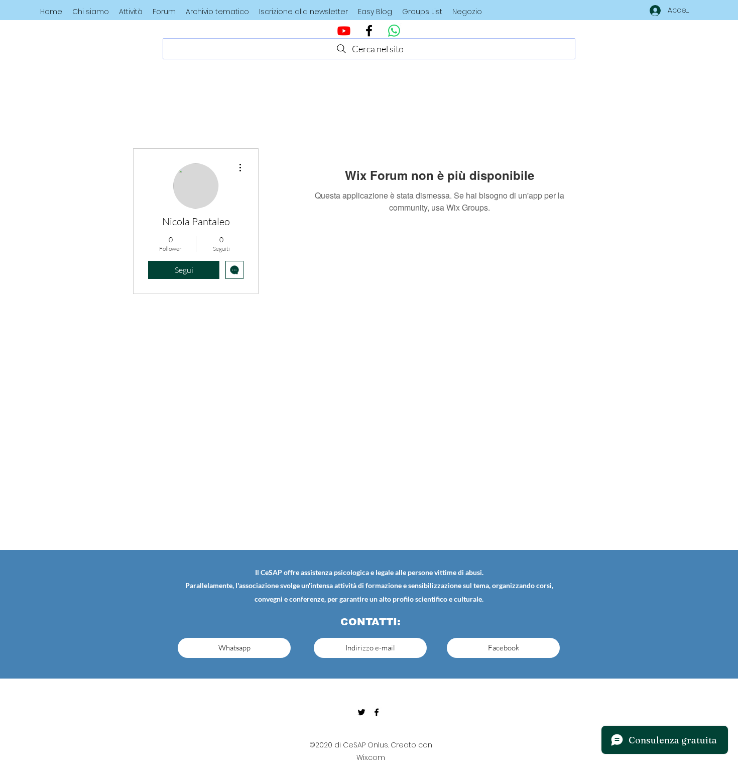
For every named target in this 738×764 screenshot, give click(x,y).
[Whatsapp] (394, 30)
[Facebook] (369, 30)
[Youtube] (343, 30)
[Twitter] (361, 712)
